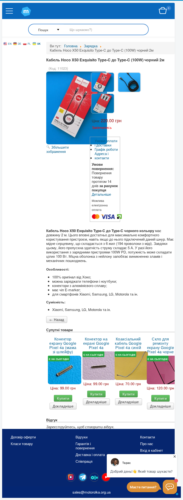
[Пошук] (88, 30)
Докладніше (63, 405)
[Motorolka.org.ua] (70, 477)
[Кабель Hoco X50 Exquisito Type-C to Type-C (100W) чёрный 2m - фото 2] (129, 82)
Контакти (147, 437)
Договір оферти (23, 437)
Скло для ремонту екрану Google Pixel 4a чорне (160, 345)
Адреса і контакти (102, 155)
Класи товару (22, 444)
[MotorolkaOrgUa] (82, 477)
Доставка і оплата (90, 454)
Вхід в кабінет (151, 450)
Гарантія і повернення (85, 446)
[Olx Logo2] (94, 477)
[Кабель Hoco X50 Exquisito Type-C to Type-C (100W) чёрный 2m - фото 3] (102, 103)
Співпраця (84, 461)
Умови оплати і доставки (106, 143)
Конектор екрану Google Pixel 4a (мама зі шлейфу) (62, 345)
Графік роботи (106, 149)
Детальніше (101, 194)
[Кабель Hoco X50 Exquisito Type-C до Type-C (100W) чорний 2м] (102, 82)
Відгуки (81, 437)
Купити (63, 398)
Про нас (146, 444)
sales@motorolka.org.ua (91, 492)
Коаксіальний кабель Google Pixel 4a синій (128, 343)
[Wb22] (162, 10)
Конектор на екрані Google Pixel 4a (96, 343)
